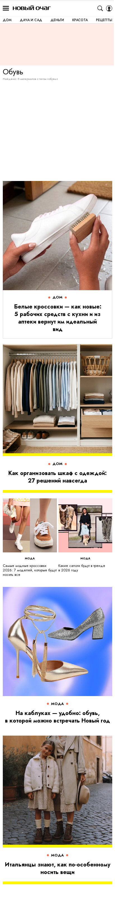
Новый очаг (32, 8)
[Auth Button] (109, 8)
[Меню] (6, 8)
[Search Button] (100, 8)
